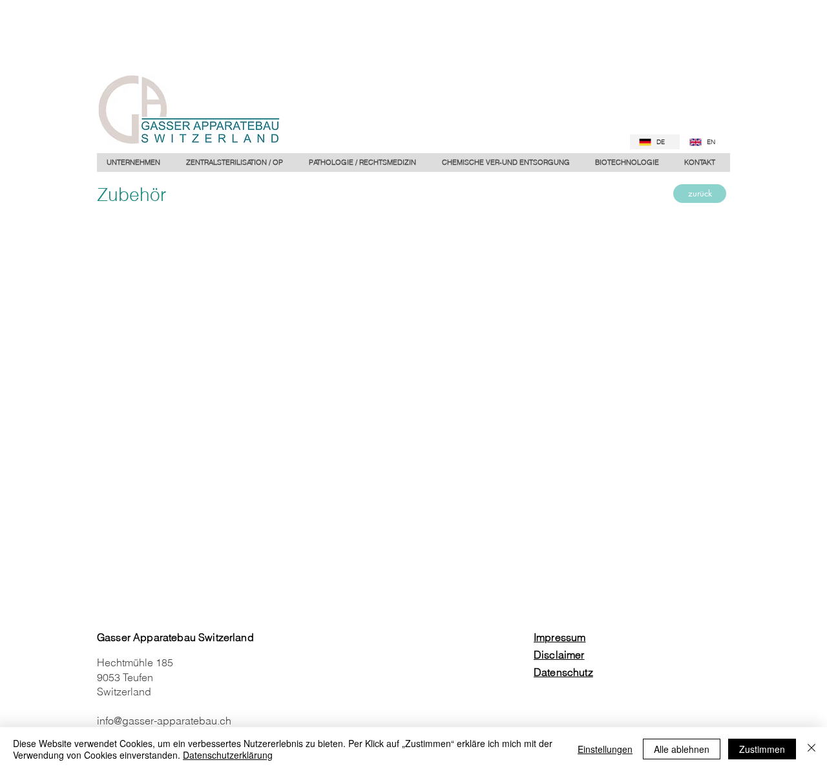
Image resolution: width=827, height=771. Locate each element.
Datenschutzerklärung (228, 754)
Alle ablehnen (681, 749)
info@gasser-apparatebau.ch (164, 720)
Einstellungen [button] (605, 749)
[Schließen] (811, 749)
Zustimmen (762, 749)
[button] (365, 162)
